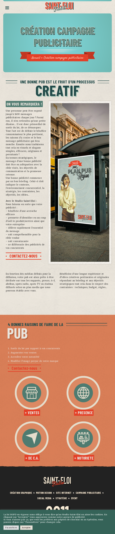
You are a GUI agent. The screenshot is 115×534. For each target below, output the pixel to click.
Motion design (44, 492)
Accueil (36, 58)
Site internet (64, 492)
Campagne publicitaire (88, 492)
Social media (44, 498)
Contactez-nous (24, 368)
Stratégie (61, 498)
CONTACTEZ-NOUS (23, 255)
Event (74, 498)
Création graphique (21, 492)
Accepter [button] (26, 527)
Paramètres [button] (11, 527)
